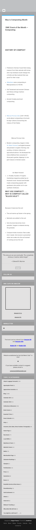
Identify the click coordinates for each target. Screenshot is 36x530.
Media (5, 451)
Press (5, 472)
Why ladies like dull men (10, 509)
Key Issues (6, 435)
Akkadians (10, 82)
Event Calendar (8, 418)
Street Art (6, 500)
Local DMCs (7, 439)
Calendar (25, 523)
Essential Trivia (8, 414)
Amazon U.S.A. (18, 313)
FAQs (5, 422)
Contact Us (18, 525)
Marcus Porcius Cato (13, 116)
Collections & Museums (10, 406)
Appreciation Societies (10, 389)
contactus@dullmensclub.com (18, 371)
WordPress (29, 520)
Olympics (6, 463)
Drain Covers (7, 410)
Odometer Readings (9, 459)
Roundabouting (8, 488)
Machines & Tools (8, 443)
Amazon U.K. (18, 317)
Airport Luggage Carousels (11, 381)
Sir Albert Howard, (12, 145)
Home (5, 523)
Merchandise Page (8, 455)
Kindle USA (22, 345)
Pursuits (19, 523)
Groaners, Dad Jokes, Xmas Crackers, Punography (17, 426)
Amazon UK (27, 339)
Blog (5, 393)
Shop (30, 523)
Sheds (5, 496)
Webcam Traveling (8, 505)
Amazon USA (19, 341)
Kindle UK (13, 345)
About (9, 523)
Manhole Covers (8, 447)
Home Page (7, 430)
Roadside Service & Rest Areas (12, 484)
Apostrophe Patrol (8, 385)
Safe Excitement (8, 492)
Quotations (6, 476)
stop (17, 268)
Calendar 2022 (7, 402)
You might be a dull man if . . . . (12, 513)
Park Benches (7, 467)
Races (5, 480)
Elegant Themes (15, 520)
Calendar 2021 (7, 397)
